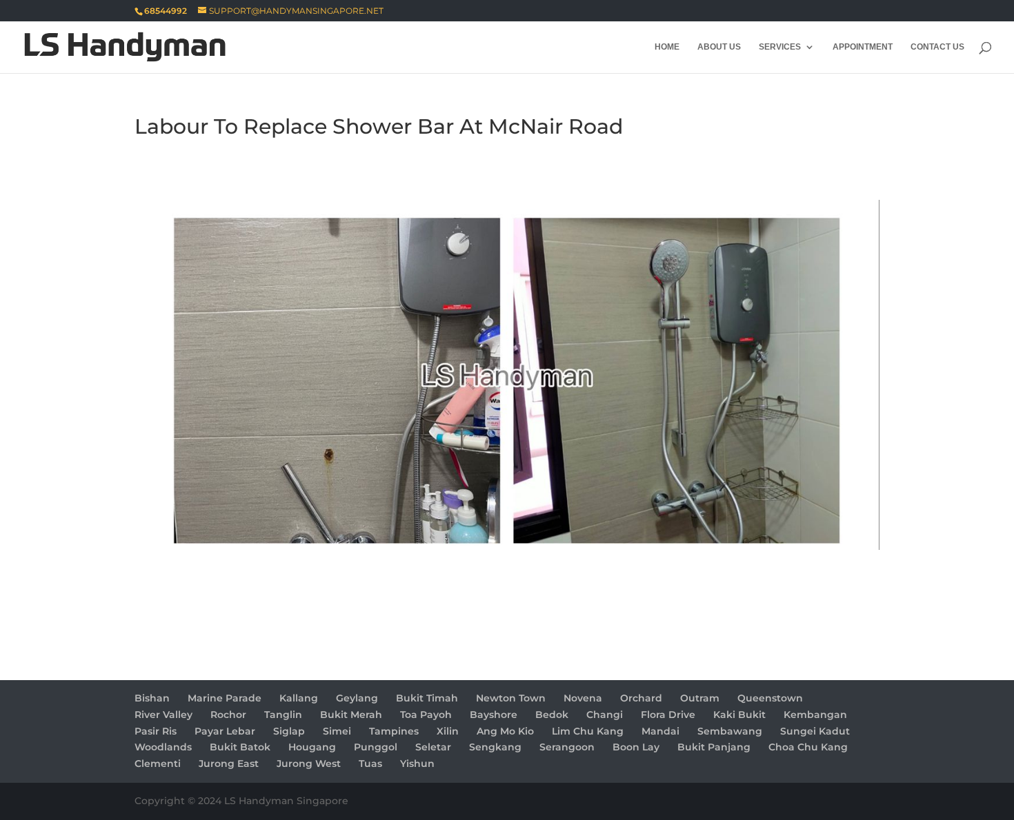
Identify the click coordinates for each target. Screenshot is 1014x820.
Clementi (158, 763)
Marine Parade (224, 698)
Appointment (863, 47)
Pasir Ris (156, 731)
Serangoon (567, 747)
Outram (699, 698)
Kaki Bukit (739, 714)
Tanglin (283, 714)
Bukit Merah (351, 714)
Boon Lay (636, 747)
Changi (604, 714)
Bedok (551, 714)
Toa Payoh (426, 714)
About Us (719, 47)
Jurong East (229, 763)
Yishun (417, 763)
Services (780, 47)
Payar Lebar (225, 731)
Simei (337, 731)
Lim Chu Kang (588, 731)
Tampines (394, 731)
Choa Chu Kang (808, 747)
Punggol (375, 747)
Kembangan (815, 714)
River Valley (163, 714)
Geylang (357, 698)
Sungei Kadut (815, 731)
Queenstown (770, 698)
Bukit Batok (240, 747)
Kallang (298, 698)
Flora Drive (668, 714)
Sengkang (495, 747)
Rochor (228, 714)
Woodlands (163, 747)
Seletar (433, 747)
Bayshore (493, 714)
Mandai (660, 731)
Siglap (289, 731)
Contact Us (937, 47)
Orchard (641, 698)
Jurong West (309, 763)
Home (667, 47)
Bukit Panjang (713, 747)
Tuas (370, 763)
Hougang (312, 747)
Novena (583, 698)
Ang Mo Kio (505, 731)
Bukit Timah (427, 698)
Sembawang (729, 731)
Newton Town (511, 698)
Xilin (448, 731)
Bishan (152, 698)
